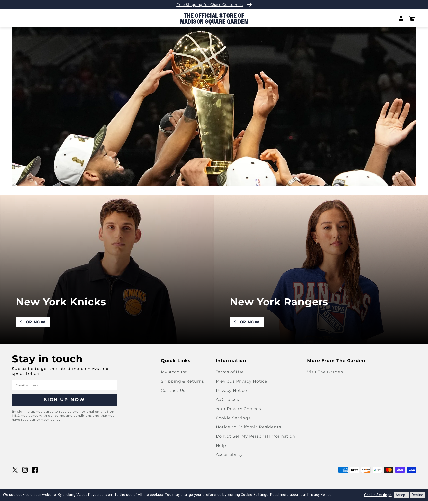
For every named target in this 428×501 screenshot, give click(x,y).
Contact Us (173, 390)
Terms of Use (230, 372)
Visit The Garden (325, 372)
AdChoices (227, 399)
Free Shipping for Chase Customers (209, 4)
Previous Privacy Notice (242, 381)
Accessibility (229, 454)
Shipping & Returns (182, 381)
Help (221, 445)
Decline (417, 495)
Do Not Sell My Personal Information (255, 436)
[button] (412, 18)
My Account (174, 372)
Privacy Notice (231, 390)
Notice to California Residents (248, 427)
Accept (401, 495)
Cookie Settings (233, 418)
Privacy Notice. (320, 495)
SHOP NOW (33, 322)
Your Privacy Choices (238, 408)
